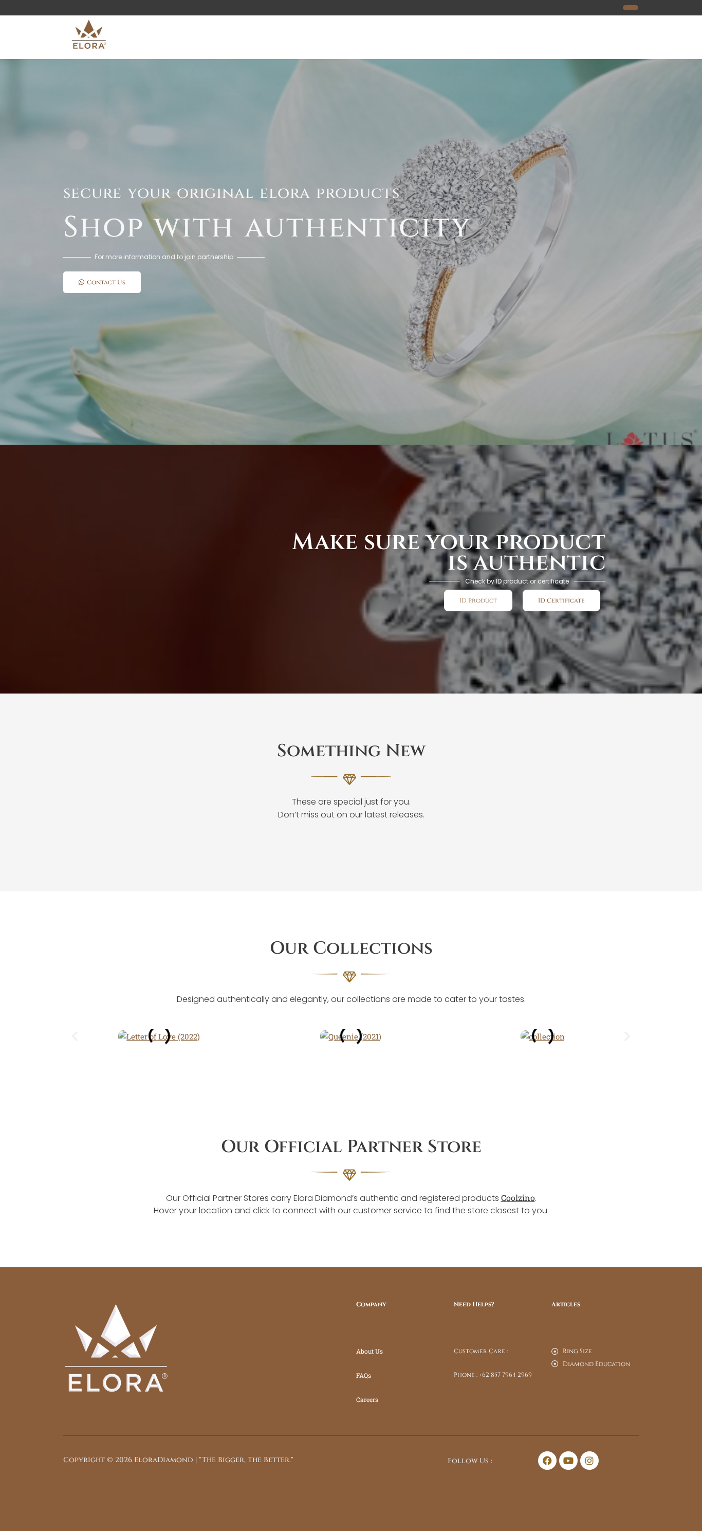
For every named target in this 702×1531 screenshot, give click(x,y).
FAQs (363, 1375)
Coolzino (518, 1197)
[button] (74, 1036)
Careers (367, 1399)
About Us (369, 1351)
